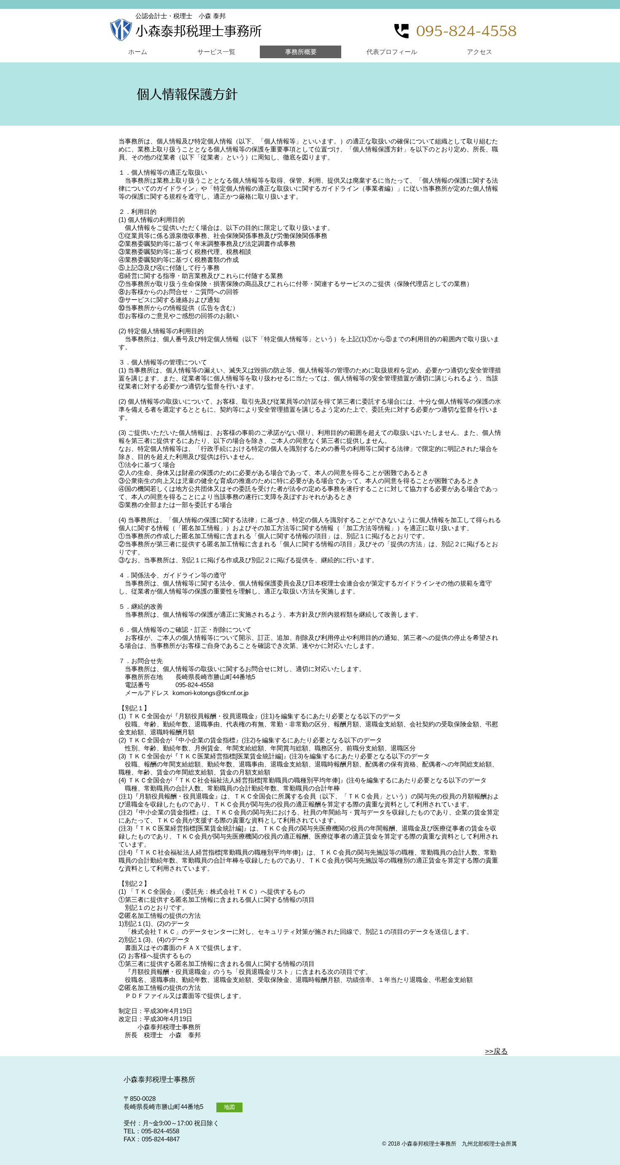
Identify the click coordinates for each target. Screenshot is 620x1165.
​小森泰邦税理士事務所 (198, 30)
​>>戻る (496, 1051)
